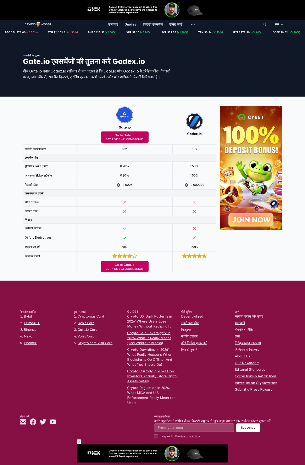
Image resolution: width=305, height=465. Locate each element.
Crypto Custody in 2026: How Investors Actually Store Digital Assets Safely (152, 376)
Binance (30, 330)
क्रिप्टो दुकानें (189, 349)
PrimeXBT (32, 323)
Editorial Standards (250, 369)
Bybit (28, 316)
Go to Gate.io (125, 137)
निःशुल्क (186, 330)
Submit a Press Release (253, 389)
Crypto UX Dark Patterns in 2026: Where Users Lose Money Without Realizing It (149, 321)
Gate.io (125, 127)
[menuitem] (113, 24)
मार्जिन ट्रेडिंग (189, 336)
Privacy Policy (190, 436)
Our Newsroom (247, 363)
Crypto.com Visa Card (95, 343)
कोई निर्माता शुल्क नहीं (194, 343)
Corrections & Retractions (256, 376)
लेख (237, 336)
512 (124, 149)
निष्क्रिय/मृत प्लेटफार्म (248, 343)
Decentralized (192, 316)
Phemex (30, 343)
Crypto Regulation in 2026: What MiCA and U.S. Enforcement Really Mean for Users (151, 395)
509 (194, 149)
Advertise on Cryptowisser (256, 383)
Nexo (28, 336)
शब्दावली (240, 323)
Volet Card (86, 336)
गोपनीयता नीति (244, 330)
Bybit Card (86, 323)
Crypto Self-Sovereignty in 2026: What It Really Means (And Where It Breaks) (149, 338)
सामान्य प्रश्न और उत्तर (249, 316)
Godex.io (194, 134)
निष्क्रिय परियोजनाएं (247, 349)
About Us (242, 356)
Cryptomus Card (91, 316)
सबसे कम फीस (190, 323)
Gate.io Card (87, 330)
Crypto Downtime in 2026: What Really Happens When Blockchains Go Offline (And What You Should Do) (149, 357)
